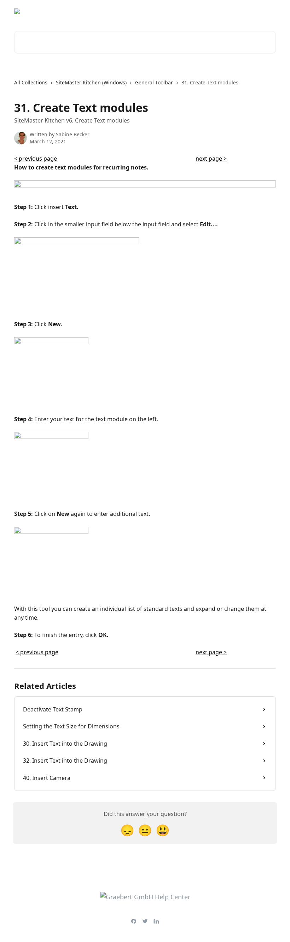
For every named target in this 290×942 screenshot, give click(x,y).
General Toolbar (154, 82)
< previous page (35, 158)
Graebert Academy (213, 11)
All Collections (30, 82)
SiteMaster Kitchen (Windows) (91, 82)
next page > (211, 158)
